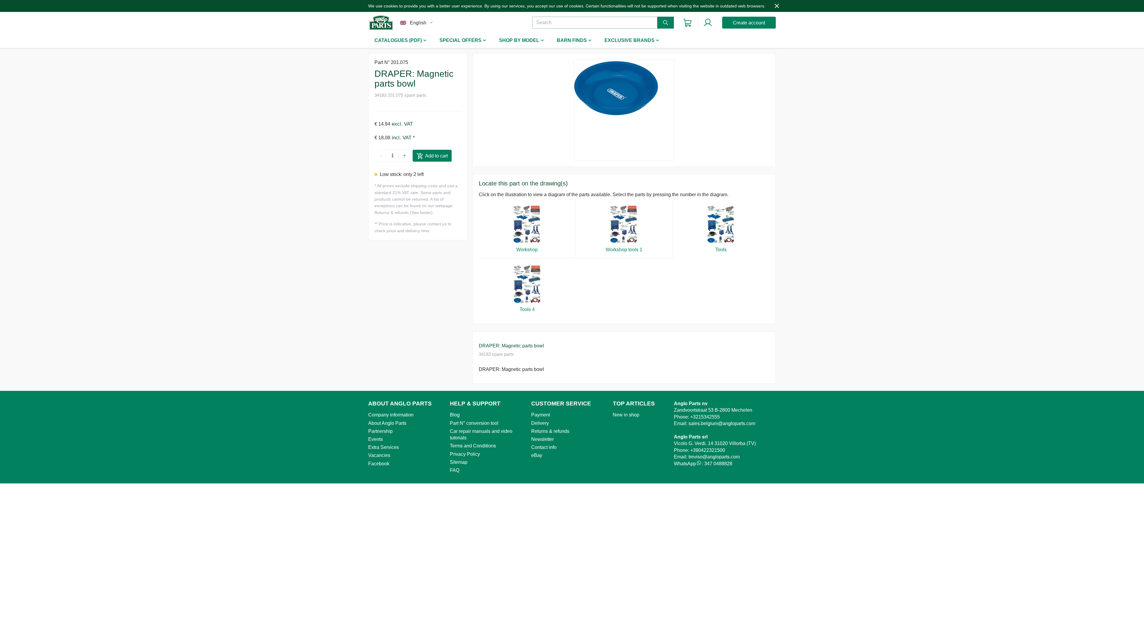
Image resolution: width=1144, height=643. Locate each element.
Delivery (540, 423)
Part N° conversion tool (474, 423)
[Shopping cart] (687, 23)
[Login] (708, 22)
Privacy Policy (465, 454)
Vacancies (379, 455)
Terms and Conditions (473, 445)
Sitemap (458, 462)
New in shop (626, 414)
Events (375, 439)
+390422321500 (707, 450)
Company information (391, 414)
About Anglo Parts (387, 423)
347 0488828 (718, 463)
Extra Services (383, 447)
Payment (540, 414)
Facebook (378, 463)
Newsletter (542, 439)
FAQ (454, 470)
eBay (536, 455)
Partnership (380, 431)
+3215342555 (705, 416)
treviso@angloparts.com (714, 456)
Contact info (544, 447)
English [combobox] (418, 22)
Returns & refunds (550, 431)
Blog (455, 414)
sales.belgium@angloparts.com (721, 423)
